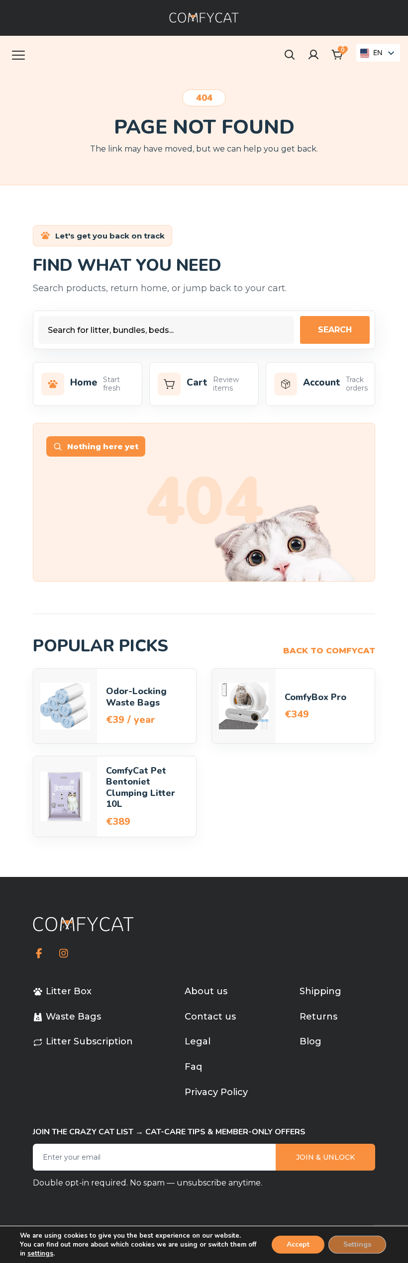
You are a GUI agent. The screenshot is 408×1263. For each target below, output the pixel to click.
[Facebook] (39, 953)
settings (40, 1253)
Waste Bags (73, 1016)
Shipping (320, 991)
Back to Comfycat (329, 650)
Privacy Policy (216, 1092)
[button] (337, 55)
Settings (357, 1244)
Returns (318, 1016)
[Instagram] (63, 953)
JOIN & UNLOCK (325, 1157)
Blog (310, 1041)
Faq (193, 1066)
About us (206, 991)
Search (335, 329)
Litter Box (69, 991)
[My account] (313, 55)
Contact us (210, 1016)
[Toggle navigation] (18, 55)
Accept (298, 1244)
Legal (197, 1041)
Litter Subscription (89, 1041)
